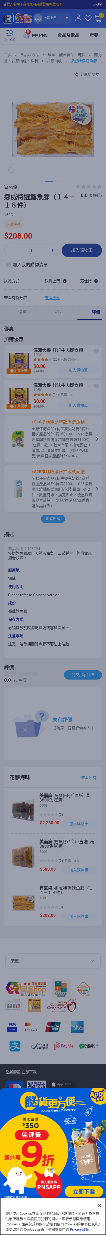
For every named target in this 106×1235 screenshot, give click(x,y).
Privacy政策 (79, 1229)
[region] (53, 1216)
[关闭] (99, 1205)
